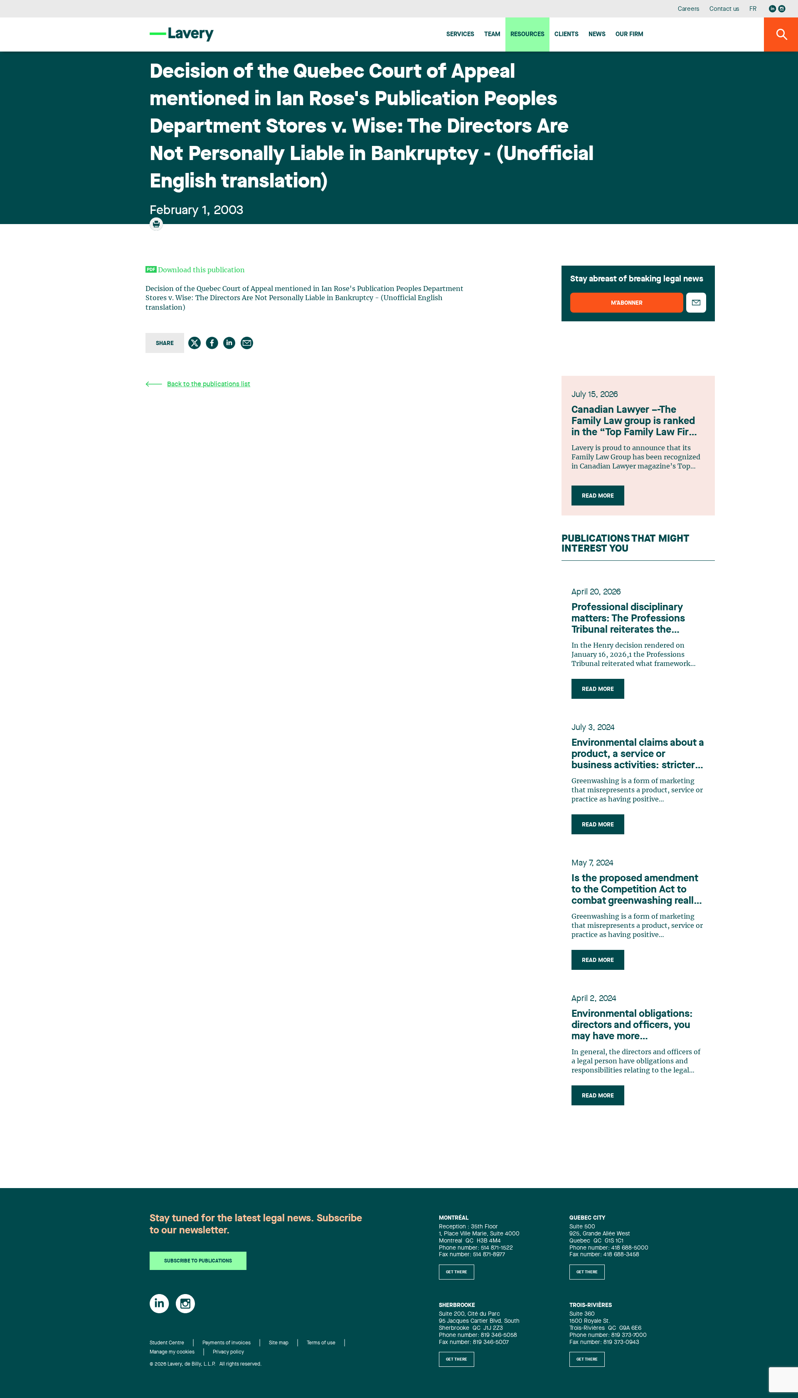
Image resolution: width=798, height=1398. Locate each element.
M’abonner (627, 303)
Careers (689, 9)
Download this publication (201, 270)
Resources (527, 35)
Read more (598, 496)
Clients (566, 35)
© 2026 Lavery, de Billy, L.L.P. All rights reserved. (206, 1364)
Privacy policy (228, 1352)
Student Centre (167, 1343)
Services (460, 35)
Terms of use (321, 1343)
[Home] (182, 34)
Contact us (724, 9)
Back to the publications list (208, 384)
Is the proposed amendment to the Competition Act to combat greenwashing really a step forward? (635, 890)
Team (492, 35)
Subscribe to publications (198, 1261)
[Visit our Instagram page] (782, 8)
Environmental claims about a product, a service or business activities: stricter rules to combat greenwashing (637, 755)
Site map (278, 1343)
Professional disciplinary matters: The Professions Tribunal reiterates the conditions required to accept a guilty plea (638, 619)
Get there (456, 1272)
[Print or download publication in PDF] (157, 227)
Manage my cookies (172, 1352)
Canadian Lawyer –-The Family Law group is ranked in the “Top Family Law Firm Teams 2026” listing (634, 422)
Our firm (629, 35)
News (597, 35)
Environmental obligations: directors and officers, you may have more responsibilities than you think (632, 1026)
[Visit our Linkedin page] (772, 8)
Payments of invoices (226, 1343)
